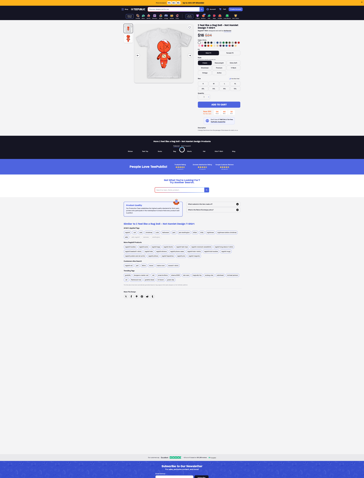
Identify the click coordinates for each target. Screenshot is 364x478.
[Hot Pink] (202, 46)
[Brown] (205, 46)
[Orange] (208, 46)
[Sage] (233, 43)
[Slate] (220, 43)
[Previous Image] (137, 55)
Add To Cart (219, 104)
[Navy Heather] (223, 46)
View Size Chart (235, 78)
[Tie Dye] (236, 46)
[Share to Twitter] (126, 296)
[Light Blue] (214, 43)
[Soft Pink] (199, 46)
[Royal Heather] (227, 46)
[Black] (205, 43)
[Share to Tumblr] (152, 296)
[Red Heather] (230, 46)
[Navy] (211, 43)
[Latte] (217, 46)
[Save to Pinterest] (142, 296)
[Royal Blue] (217, 43)
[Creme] (214, 46)
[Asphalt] (233, 46)
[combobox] (174, 9)
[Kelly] (223, 43)
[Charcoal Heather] (208, 43)
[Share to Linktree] (136, 296)
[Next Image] (189, 55)
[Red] (239, 43)
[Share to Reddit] (147, 296)
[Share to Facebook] (131, 296)
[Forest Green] (227, 43)
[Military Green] (230, 43)
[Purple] (220, 46)
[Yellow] (211, 46)
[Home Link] (138, 9)
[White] (199, 43)
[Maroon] (236, 43)
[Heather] (202, 43)
